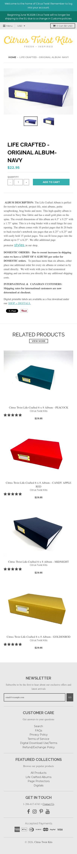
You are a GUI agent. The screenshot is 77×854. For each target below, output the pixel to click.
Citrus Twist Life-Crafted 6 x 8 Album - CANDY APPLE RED (38, 484)
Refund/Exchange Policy (38, 747)
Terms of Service (38, 739)
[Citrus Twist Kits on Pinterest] (41, 811)
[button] (13, 415)
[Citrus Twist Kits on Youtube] (48, 811)
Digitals (38, 785)
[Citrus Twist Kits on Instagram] (35, 811)
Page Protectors (39, 781)
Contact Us (48, 804)
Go (69, 697)
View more (38, 341)
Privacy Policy (39, 734)
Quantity (13, 177)
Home (12, 57)
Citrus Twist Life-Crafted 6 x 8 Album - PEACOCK (38, 407)
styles (19, 245)
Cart (64, 25)
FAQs (38, 730)
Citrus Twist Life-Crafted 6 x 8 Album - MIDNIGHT (38, 561)
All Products (38, 772)
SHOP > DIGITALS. (19, 303)
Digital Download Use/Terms (38, 743)
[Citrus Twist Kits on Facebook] (28, 811)
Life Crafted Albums (38, 777)
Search (38, 726)
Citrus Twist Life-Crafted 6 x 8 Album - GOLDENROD (38, 636)
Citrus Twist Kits (38, 411)
